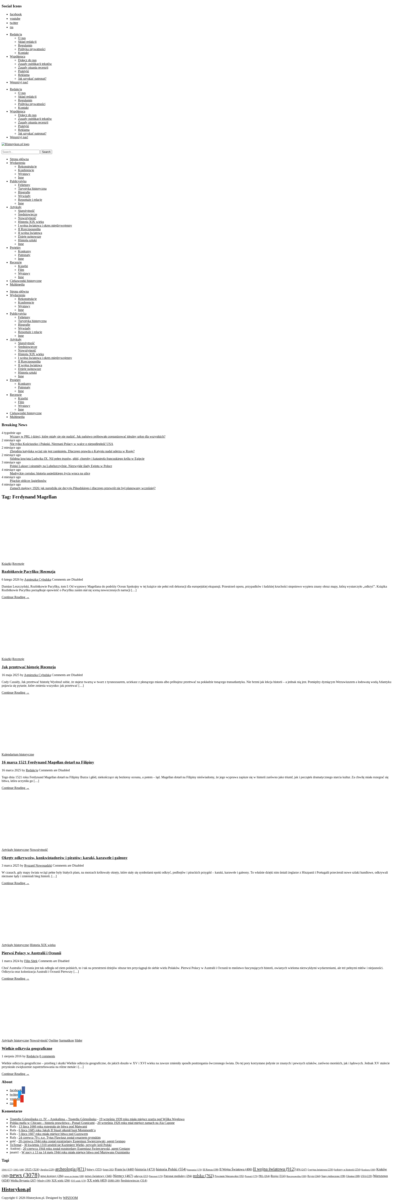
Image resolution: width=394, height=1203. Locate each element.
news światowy (98, 1176)
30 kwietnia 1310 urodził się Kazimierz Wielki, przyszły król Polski (67, 1145)
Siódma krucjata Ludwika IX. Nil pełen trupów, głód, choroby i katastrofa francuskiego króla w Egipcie (77, 458)
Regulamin (25, 45)
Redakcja (16, 34)
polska (203, 1175)
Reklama (24, 75)
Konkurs (368, 1169)
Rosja (278, 1176)
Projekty (15, 247)
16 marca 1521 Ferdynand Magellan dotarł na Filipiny (48, 762)
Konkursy (24, 251)
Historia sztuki (27, 240)
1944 (7, 1169)
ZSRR (114, 1180)
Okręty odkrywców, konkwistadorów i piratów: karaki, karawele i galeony (65, 858)
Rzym (314, 1176)
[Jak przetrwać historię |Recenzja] (41, 655)
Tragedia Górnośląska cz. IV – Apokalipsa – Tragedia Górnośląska (53, 1119)
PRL (264, 1176)
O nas (22, 38)
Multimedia (17, 284)
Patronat (156, 1176)
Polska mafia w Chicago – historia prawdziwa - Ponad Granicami (52, 1123)
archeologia (70, 1169)
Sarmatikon (66, 1040)
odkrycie (141, 1176)
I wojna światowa (320, 1169)
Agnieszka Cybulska (37, 579)
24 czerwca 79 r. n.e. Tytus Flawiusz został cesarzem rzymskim (60, 1137)
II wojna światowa (30, 233)
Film (21, 269)
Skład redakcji (27, 41)
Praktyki (23, 71)
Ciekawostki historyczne (26, 281)
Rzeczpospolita (296, 1176)
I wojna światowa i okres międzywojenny (45, 225)
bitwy (94, 1169)
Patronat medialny (178, 1176)
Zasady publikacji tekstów (35, 64)
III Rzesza (211, 1169)
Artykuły (16, 207)
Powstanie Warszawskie (229, 1176)
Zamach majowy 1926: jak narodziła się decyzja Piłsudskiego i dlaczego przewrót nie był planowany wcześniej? (83, 488)
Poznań (251, 1176)
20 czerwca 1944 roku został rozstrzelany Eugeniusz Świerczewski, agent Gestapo (71, 1141)
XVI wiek (78, 1180)
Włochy (44, 1180)
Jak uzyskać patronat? (32, 78)
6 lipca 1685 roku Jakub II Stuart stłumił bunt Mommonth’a (57, 1130)
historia (145, 1169)
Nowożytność (27, 218)
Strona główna (19, 159)
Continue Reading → (15, 597)
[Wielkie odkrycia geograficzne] (41, 1036)
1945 (18, 1169)
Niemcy (123, 1176)
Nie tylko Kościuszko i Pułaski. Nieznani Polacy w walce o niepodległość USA (61, 444)
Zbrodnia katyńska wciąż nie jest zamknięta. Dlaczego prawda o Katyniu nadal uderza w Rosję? (72, 451)
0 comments (47, 1056)
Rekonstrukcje (27, 166)
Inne (21, 177)
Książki (23, 266)
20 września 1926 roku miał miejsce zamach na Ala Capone (136, 1123)
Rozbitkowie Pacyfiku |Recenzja (28, 571)
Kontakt (23, 52)
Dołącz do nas (27, 60)
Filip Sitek (31, 961)
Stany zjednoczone (333, 1176)
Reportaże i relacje (30, 199)
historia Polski (171, 1169)
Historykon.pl (16, 1189)
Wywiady (24, 196)
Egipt (108, 1169)
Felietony (24, 185)
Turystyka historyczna (32, 188)
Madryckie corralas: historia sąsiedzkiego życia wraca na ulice (50, 473)
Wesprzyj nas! (19, 82)
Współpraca (17, 56)
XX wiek (97, 1180)
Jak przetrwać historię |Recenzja (29, 667)
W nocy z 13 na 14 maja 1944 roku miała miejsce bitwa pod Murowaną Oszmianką (76, 1152)
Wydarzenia (17, 163)
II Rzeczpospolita (29, 229)
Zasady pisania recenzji (33, 67)
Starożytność (26, 210)
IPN (301, 1169)
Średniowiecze (27, 214)
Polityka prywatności (31, 49)
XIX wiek (61, 1180)
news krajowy (52, 1176)
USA (366, 1176)
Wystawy (24, 174)
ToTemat (15, 1145)
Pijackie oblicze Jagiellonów (28, 480)
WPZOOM (70, 1198)
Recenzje (16, 262)
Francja (124, 1169)
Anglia (47, 1169)
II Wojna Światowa (235, 1169)
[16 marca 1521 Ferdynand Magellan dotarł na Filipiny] (41, 750)
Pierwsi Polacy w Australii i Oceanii (31, 953)
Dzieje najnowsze (29, 236)
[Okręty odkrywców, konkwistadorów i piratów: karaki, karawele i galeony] (41, 846)
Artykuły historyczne (15, 849)
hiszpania (194, 1169)
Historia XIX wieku (31, 222)
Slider (78, 1040)
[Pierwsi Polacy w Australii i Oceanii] (41, 941)
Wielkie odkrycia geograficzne (27, 1048)
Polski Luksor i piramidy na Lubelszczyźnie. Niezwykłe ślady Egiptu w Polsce (61, 466)
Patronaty (24, 255)
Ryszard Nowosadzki (38, 865)
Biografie (24, 192)
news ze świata (74, 1176)
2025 (32, 1169)
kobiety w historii (347, 1169)
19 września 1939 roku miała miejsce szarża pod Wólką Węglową (141, 1119)
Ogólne (53, 1040)
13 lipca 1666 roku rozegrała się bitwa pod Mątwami (53, 1126)
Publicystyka (18, 181)
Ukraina (353, 1176)
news (24, 1175)
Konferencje (26, 170)
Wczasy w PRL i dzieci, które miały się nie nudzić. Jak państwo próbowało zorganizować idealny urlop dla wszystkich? (87, 436)
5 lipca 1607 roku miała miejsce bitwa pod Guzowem (53, 1134)
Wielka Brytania (23, 1180)
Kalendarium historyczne (18, 754)
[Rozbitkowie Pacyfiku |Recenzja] (41, 560)
